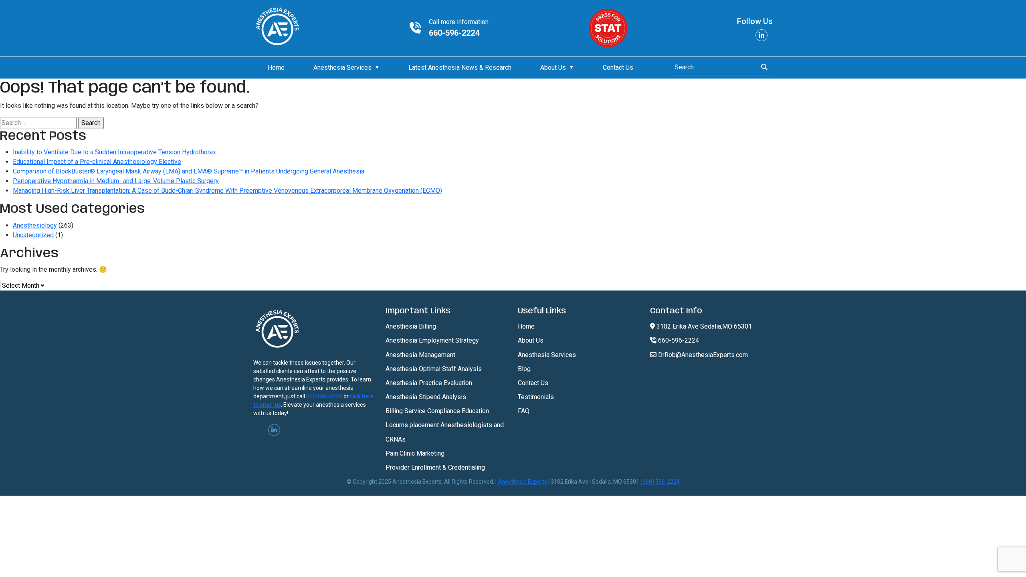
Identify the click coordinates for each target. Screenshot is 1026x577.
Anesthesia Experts (522, 481)
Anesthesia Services (342, 67)
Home (276, 67)
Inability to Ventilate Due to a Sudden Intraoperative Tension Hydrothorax (114, 152)
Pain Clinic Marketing (415, 453)
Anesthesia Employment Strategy (432, 340)
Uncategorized (33, 235)
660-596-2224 (454, 33)
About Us (553, 67)
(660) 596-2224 (660, 481)
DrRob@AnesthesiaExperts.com (702, 355)
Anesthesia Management (420, 355)
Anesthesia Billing (411, 326)
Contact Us (618, 67)
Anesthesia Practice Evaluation (429, 383)
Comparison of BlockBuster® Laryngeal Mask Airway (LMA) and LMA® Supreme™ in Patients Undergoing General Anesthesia (188, 171)
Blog (524, 369)
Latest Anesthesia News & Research (459, 67)
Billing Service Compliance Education (437, 411)
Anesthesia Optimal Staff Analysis (434, 369)
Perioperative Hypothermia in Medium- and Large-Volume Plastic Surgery (116, 181)
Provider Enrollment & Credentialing (435, 467)
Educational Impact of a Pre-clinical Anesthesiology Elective (97, 161)
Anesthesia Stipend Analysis (426, 397)
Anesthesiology (35, 225)
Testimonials (536, 397)
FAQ (523, 411)
